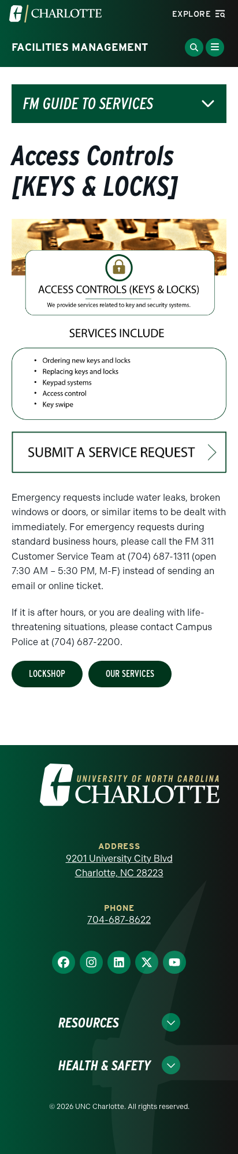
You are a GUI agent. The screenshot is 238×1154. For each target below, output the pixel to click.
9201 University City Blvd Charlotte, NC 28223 (119, 866)
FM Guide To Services (88, 104)
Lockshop (47, 673)
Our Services (130, 673)
